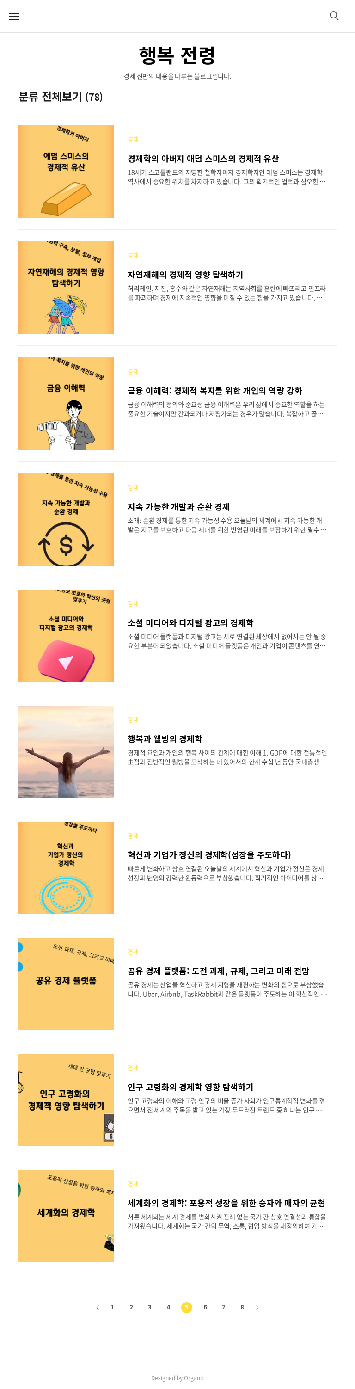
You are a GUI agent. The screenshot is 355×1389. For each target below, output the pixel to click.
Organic (194, 1378)
